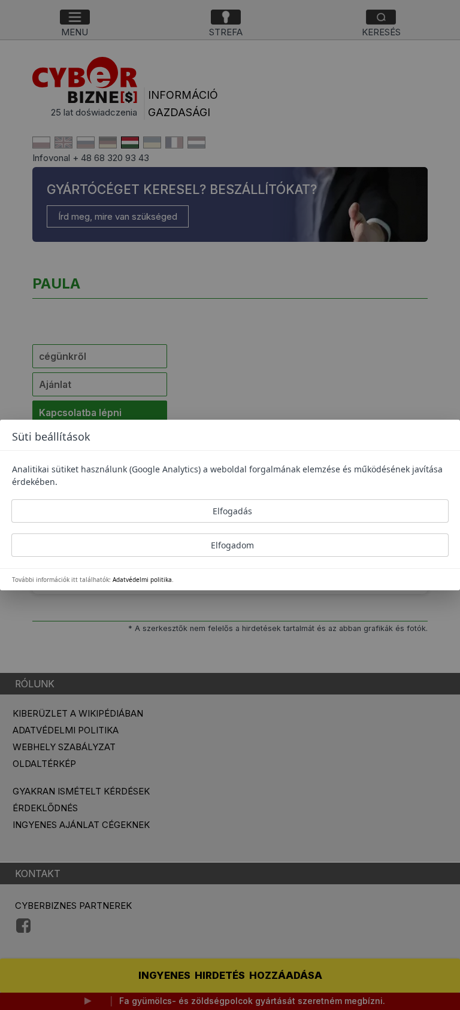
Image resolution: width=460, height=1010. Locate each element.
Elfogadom (232, 545)
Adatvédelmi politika (142, 579)
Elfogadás (232, 511)
